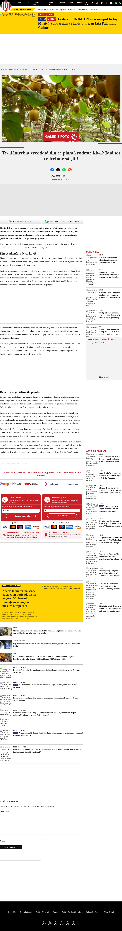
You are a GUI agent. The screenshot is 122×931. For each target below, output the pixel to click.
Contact (55, 912)
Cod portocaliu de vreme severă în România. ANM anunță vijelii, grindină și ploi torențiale (109, 315)
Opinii (79, 2)
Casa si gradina (23, 69)
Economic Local (49, 3)
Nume (2, 841)
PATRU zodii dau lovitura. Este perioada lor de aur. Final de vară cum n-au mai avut (110, 332)
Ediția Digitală (109, 912)
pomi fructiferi (22, 463)
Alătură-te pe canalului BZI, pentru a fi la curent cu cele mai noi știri (41, 474)
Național (63, 2)
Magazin (71, 2)
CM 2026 (86, 3)
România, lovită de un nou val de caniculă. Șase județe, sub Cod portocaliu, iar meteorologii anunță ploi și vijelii (110, 608)
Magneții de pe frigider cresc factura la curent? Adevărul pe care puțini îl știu (109, 573)
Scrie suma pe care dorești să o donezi (57, 506)
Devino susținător (23, 516)
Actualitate (18, 2)
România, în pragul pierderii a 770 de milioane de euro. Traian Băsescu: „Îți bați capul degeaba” (45, 699)
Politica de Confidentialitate (72, 912)
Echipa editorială (26, 912)
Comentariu (5, 811)
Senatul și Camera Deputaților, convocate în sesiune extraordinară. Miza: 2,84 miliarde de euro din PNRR (110, 274)
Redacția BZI (57, 180)
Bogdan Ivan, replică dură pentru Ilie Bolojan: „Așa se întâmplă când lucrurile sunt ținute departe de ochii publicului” (47, 750)
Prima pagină (5, 69)
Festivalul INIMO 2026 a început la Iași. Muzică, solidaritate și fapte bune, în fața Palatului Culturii (78, 23)
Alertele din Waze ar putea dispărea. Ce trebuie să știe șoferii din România (67, 9)
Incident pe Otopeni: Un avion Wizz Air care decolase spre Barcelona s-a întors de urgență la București (110, 556)
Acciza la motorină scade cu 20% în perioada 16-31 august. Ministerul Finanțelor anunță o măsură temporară (19, 598)
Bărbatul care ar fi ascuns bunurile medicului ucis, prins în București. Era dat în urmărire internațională (110, 459)
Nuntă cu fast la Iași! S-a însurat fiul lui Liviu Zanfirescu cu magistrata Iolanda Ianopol (110, 508)
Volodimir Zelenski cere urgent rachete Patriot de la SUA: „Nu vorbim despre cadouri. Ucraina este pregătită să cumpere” (44, 714)
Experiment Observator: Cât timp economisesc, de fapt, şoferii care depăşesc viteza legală (46, 645)
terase (50, 404)
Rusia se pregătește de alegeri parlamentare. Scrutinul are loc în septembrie (108, 260)
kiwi (13, 463)
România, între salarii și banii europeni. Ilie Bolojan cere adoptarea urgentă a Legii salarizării (46, 671)
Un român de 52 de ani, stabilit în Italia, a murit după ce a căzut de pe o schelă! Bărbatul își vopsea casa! (48, 734)
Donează (64, 516)
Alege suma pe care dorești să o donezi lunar (17, 506)
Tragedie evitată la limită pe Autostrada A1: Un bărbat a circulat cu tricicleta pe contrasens (110, 540)
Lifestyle (14, 69)
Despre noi (12, 912)
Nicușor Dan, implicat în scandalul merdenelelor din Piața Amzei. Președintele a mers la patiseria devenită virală (110, 490)
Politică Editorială (42, 912)
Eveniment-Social (35, 3)
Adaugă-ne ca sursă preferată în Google (64, 221)
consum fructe (6, 463)
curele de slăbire (70, 423)
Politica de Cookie (93, 912)
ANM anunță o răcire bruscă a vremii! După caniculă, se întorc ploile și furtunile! (44, 686)
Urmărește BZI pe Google (22, 221)
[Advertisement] (41, 561)
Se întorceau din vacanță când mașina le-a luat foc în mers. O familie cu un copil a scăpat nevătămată (110, 523)
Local (27, 2)
